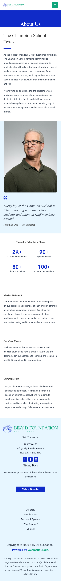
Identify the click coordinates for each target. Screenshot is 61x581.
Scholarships (30, 514)
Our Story (30, 509)
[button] (30, 489)
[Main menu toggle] (55, 5)
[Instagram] (36, 459)
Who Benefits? (31, 524)
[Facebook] (30, 459)
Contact (30, 529)
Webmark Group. (38, 550)
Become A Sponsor (30, 519)
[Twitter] (25, 459)
